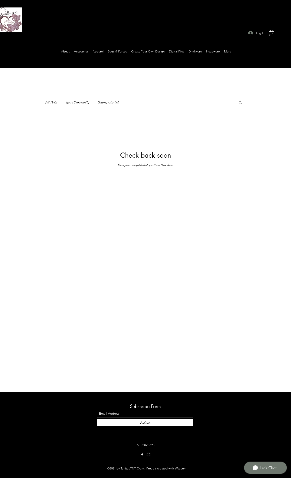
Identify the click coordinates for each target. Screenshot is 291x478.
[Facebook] (142, 454)
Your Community (77, 102)
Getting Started (108, 102)
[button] (271, 33)
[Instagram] (148, 454)
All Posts (51, 102)
